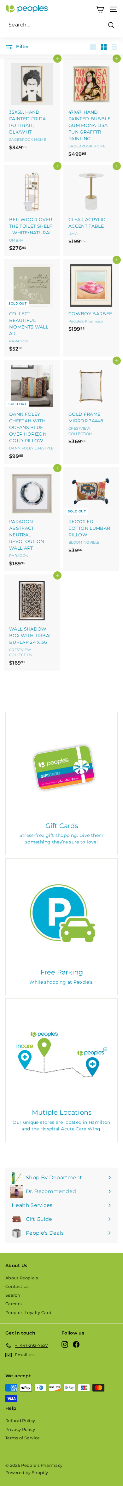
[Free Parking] (61, 914)
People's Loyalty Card (28, 1312)
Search (12, 1295)
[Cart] (99, 9)
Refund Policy (20, 1420)
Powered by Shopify (26, 1472)
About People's (21, 1277)
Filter (22, 46)
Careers (13, 1303)
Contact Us (17, 1286)
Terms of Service (22, 1437)
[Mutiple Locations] (61, 1054)
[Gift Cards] (61, 768)
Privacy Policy (20, 1429)
